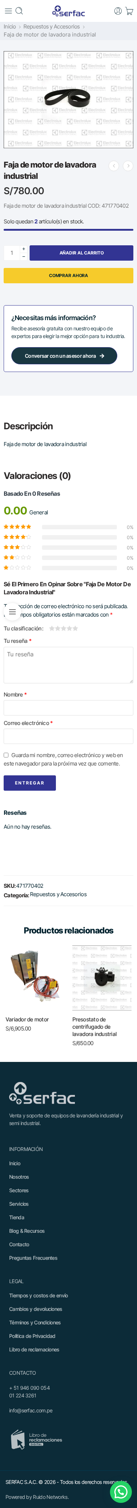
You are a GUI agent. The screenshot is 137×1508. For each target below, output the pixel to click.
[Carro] (129, 11)
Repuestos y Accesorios (51, 26)
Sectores (18, 1190)
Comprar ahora (68, 275)
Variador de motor (27, 1019)
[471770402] (68, 99)
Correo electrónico (28, 723)
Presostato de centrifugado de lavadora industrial (94, 1026)
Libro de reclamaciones (34, 1349)
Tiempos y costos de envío (38, 1295)
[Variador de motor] (35, 978)
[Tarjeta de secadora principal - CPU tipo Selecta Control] (128, 166)
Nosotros (19, 1177)
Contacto (19, 1244)
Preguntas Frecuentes (33, 1258)
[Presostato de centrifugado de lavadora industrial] (114, 166)
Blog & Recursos (27, 1231)
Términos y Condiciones (35, 1322)
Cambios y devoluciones (35, 1309)
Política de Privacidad (32, 1336)
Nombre (15, 694)
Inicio (10, 26)
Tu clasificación (22, 628)
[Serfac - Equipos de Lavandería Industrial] (68, 10)
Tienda (16, 1217)
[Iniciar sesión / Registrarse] (118, 11)
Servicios (19, 1204)
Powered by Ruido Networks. (37, 1497)
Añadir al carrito (82, 253)
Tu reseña (17, 641)
